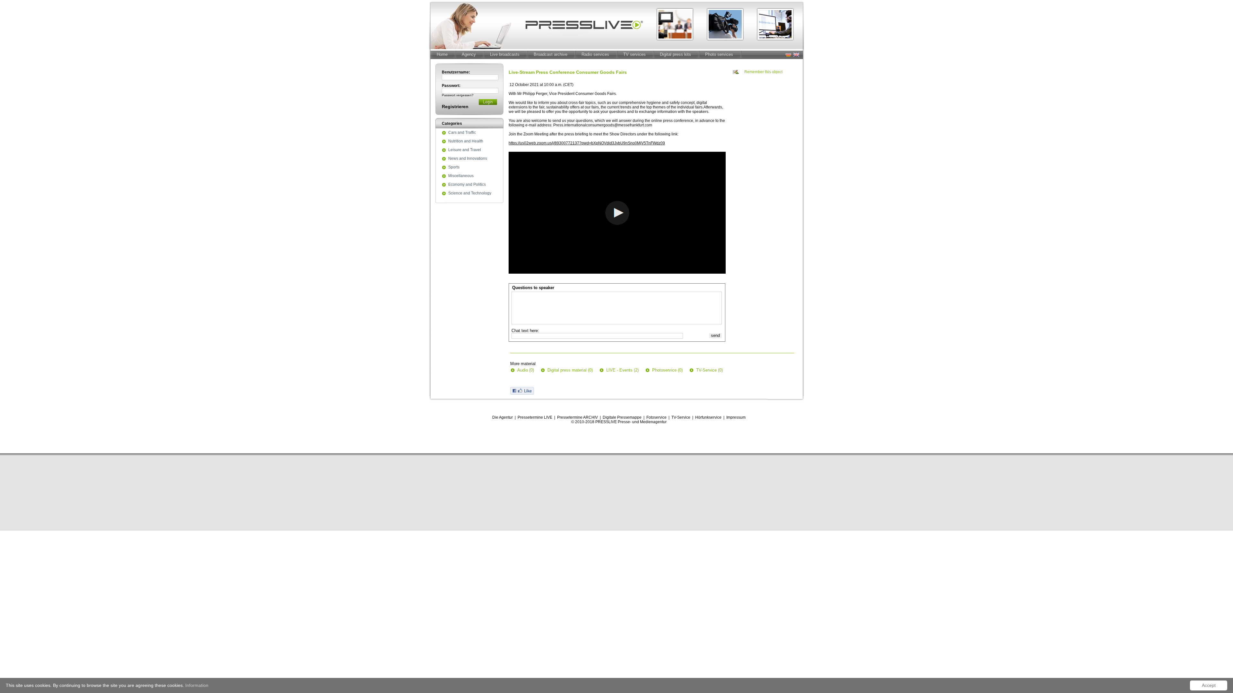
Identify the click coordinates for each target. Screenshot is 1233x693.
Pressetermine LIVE (535, 417)
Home (442, 54)
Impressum (736, 417)
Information (196, 685)
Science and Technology (469, 193)
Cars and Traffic (462, 133)
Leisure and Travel (464, 150)
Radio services (595, 54)
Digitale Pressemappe (622, 417)
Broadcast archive (550, 54)
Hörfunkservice (708, 417)
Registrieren (455, 106)
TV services (634, 54)
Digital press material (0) (570, 370)
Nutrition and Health (465, 141)
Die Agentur (502, 417)
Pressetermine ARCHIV (577, 417)
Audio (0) (525, 370)
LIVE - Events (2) (622, 370)
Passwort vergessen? (458, 95)
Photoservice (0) (667, 370)
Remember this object (763, 72)
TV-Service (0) (709, 370)
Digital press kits (675, 54)
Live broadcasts (505, 54)
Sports (453, 167)
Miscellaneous (461, 176)
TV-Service (680, 417)
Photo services (719, 54)
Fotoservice (656, 417)
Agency (469, 54)
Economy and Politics (467, 185)
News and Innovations (467, 159)
